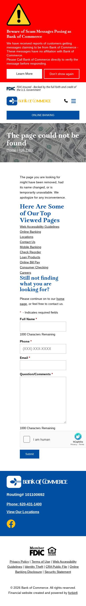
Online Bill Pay (30, 262)
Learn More (24, 73)
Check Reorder (30, 252)
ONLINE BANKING (43, 115)
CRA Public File (56, 566)
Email (25, 357)
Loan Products (30, 257)
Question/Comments (36, 374)
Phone (26, 341)
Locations (26, 237)
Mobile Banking (30, 247)
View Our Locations (23, 512)
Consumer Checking (34, 267)
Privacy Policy (19, 561)
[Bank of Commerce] (29, 101)
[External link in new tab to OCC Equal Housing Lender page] (52, 551)
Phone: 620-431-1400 (24, 504)
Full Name (28, 319)
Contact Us (27, 242)
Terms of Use (41, 561)
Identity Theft (34, 566)
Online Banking (30, 231)
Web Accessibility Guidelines (39, 226)
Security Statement (58, 572)
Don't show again (62, 74)
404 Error (26, 150)
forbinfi (73, 593)
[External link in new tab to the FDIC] (37, 551)
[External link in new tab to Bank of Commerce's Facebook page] (11, 523)
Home (11, 150)
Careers (25, 272)
